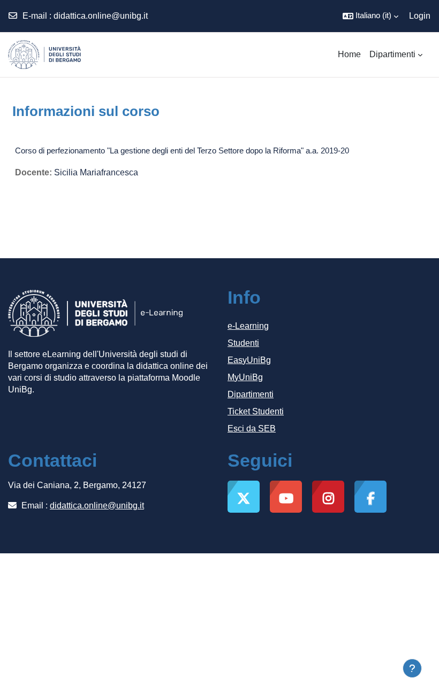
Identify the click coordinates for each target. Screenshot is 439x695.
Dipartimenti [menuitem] (392, 54)
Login (419, 15)
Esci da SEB (252, 428)
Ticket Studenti (256, 411)
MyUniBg (245, 377)
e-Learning (248, 325)
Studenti (243, 343)
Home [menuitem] (349, 54)
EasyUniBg (249, 360)
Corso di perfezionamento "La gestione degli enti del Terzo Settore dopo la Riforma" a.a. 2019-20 (182, 150)
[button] (370, 16)
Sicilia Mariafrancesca (96, 172)
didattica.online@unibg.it (101, 15)
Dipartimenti (251, 394)
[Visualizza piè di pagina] (412, 668)
